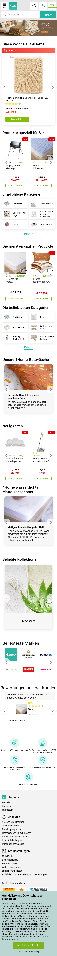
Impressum (7, 810)
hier (18, 939)
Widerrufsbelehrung (11, 867)
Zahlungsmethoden (11, 825)
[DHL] (9, 889)
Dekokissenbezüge (20, 214)
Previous (4, 87)
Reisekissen (19, 327)
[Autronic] (28, 655)
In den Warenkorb (15, 185)
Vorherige (6, 662)
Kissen (42, 317)
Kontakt (6, 802)
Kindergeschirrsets (46, 327)
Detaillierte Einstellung (28, 951)
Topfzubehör (45, 224)
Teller (15, 224)
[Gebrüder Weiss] (22, 889)
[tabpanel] (28, 28)
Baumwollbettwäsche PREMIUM (46, 214)
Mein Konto (7, 856)
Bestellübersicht (10, 860)
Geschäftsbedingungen (13, 840)
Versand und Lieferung (13, 822)
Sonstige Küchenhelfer (19, 337)
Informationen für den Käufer (16, 833)
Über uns (6, 806)
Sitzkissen (17, 203)
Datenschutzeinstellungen (32, 934)
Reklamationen (9, 863)
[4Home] (11, 655)
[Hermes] (38, 889)
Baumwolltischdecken (46, 337)
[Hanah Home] (11, 669)
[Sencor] (46, 669)
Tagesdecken (46, 203)
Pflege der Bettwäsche (13, 844)
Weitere (51, 662)
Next (53, 87)
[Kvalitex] (46, 655)
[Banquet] (28, 669)
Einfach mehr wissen (12, 871)
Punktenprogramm (11, 829)
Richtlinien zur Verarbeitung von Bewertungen (24, 874)
